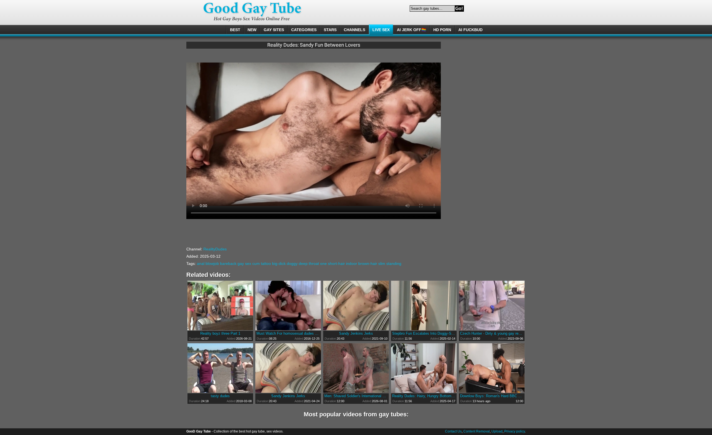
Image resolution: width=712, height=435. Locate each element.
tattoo (266, 263)
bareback (228, 263)
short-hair (336, 263)
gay (241, 263)
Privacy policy (514, 431)
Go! (459, 8)
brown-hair (367, 263)
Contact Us (453, 431)
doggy (292, 263)
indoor (351, 263)
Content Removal (476, 431)
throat (314, 263)
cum (256, 263)
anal (200, 263)
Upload (497, 431)
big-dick (279, 263)
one (323, 263)
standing (393, 263)
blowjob (212, 263)
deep (303, 263)
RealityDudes (215, 249)
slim (381, 263)
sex (248, 263)
